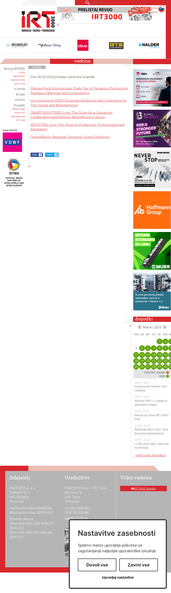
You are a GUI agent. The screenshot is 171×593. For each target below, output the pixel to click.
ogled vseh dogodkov (150, 455)
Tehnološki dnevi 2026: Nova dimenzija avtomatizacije (151, 431)
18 (136, 360)
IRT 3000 (37, 20)
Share (34, 154)
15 (159, 355)
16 (165, 355)
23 (165, 360)
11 (136, 355)
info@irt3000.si (76, 518)
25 (136, 366)
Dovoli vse (97, 564)
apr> (164, 327)
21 (153, 360)
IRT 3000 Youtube (145, 488)
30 (165, 366)
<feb (140, 327)
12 (142, 355)
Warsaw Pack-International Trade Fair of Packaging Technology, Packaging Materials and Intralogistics (79, 90)
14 (153, 355)
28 (153, 366)
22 (159, 360)
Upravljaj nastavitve (118, 577)
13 (148, 355)
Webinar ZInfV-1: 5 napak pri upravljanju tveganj (151, 403)
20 (148, 360)
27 (148, 366)
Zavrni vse (139, 564)
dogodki (36, 67)
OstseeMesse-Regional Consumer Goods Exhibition (70, 137)
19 (142, 360)
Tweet (49, 154)
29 (159, 366)
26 (142, 366)
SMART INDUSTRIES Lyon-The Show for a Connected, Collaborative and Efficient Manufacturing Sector (71, 114)
